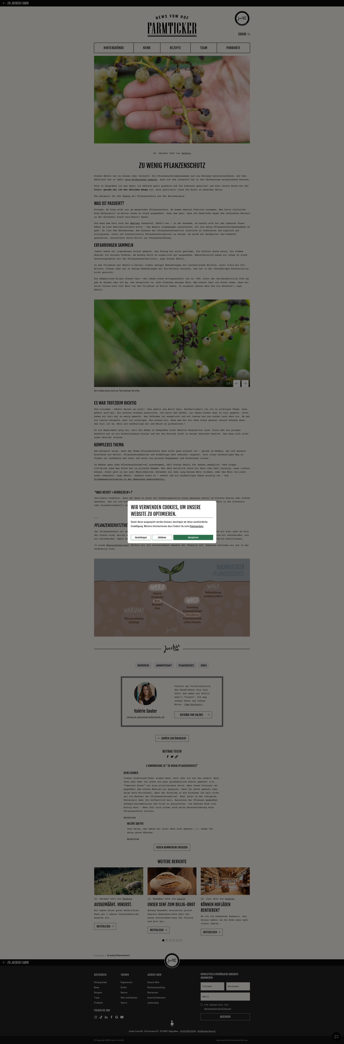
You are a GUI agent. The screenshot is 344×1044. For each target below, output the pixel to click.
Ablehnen (162, 537)
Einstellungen (141, 537)
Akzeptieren (193, 537)
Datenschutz (196, 526)
